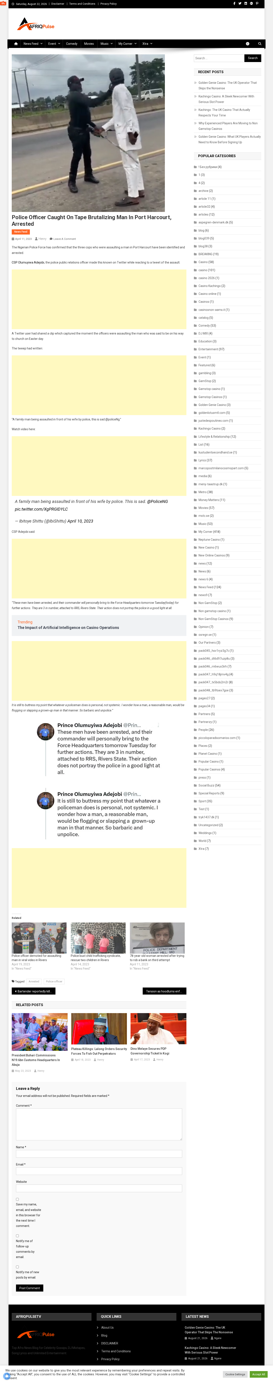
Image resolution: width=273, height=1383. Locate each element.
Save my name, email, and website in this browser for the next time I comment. (28, 1215)
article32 (204, 206)
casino (203, 270)
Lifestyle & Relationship (214, 436)
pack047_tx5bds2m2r (213, 682)
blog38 (203, 246)
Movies (89, 43)
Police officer (54, 981)
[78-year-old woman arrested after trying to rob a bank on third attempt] (157, 938)
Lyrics (202, 460)
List (201, 444)
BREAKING (205, 254)
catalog (204, 317)
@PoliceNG (157, 501)
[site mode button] (249, 44)
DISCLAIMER (109, 1343)
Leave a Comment (65, 238)
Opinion (204, 627)
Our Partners (207, 642)
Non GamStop (208, 603)
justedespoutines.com (213, 420)
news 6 (203, 579)
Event (52, 43)
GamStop (205, 381)
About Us (107, 1327)
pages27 (204, 698)
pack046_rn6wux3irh (213, 666)
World (202, 841)
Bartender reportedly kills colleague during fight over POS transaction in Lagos (36, 991)
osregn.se (205, 634)
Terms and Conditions (82, 3)
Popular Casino (209, 761)
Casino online (207, 293)
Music (105, 43)
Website (21, 1181)
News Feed (31, 43)
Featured (205, 365)
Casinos (204, 301)
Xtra (145, 43)
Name (21, 1147)
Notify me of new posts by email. (27, 1274)
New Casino (206, 547)
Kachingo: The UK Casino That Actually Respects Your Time (224, 112)
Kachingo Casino (210, 428)
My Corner (125, 43)
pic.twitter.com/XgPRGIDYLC (41, 509)
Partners (204, 714)
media (203, 476)
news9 (203, 595)
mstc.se (204, 515)
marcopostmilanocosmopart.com (221, 468)
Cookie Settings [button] (235, 1374)
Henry (42, 238)
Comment (24, 1105)
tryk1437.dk (206, 817)
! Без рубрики (208, 167)
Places (203, 745)
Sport (202, 801)
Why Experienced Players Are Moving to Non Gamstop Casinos (228, 126)
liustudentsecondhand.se (215, 452)
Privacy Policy (108, 3)
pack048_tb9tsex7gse (214, 690)
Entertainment (208, 349)
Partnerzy (205, 722)
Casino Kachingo (210, 286)
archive (203, 191)
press (202, 777)
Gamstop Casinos (210, 397)
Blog (104, 1335)
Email (21, 1164)
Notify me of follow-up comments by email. (25, 1249)
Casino (203, 262)
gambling (205, 373)
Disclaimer (57, 3)
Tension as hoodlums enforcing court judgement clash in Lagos (166, 991)
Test (202, 809)
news (202, 563)
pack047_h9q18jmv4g (214, 674)
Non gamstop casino (212, 611)
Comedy (71, 43)
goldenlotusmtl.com (212, 412)
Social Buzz (206, 785)
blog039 (204, 238)
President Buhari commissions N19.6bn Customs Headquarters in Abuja (36, 1060)
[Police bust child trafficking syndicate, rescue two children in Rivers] (98, 938)
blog (201, 230)
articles (203, 214)
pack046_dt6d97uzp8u (214, 658)
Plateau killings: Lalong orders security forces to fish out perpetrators (99, 1051)
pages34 (204, 706)
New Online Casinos (212, 555)
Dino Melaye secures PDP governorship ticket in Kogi (150, 1051)
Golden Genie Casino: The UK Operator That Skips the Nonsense (228, 85)
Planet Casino (208, 753)
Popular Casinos (209, 769)
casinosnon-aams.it (212, 309)
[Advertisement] (99, 299)
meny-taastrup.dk (211, 484)
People (203, 729)
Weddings (205, 833)
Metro (203, 492)
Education (205, 341)
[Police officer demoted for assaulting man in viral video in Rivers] (39, 938)
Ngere (217, 1338)
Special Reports (209, 793)
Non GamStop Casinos (214, 619)
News (202, 571)
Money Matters (209, 500)
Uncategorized (208, 825)
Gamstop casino (209, 389)
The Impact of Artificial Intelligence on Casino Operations (68, 627)
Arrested (34, 981)
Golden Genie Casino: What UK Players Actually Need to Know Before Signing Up (230, 139)
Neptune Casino (209, 539)
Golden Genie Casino (212, 405)
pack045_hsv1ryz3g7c (214, 650)
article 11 (205, 198)
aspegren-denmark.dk (213, 222)
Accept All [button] (258, 1374)
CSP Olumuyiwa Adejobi (28, 262)
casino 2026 (207, 278)
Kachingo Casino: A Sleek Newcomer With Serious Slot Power (226, 99)
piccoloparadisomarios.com (217, 738)
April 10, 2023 (80, 521)
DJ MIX (203, 333)
